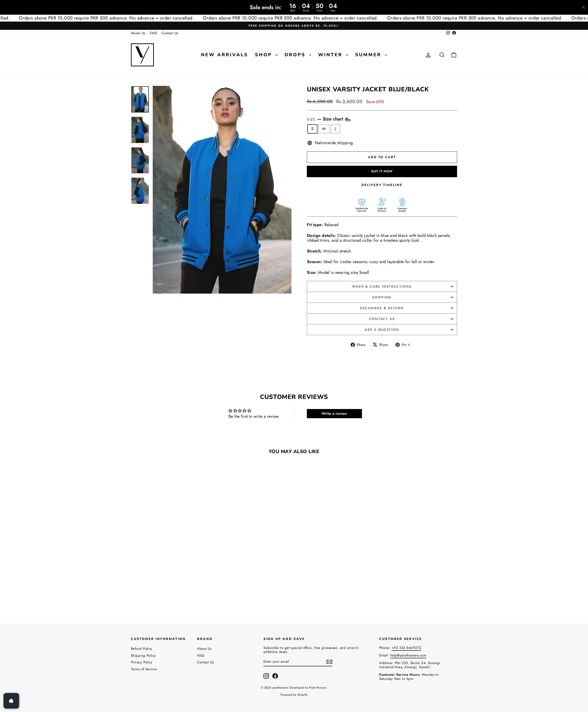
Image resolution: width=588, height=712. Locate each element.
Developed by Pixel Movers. (308, 687)
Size (326, 119)
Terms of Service (144, 669)
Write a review (334, 413)
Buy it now (382, 171)
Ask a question (382, 329)
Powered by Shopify (294, 694)
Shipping (382, 297)
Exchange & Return (382, 308)
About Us (138, 33)
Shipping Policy (143, 655)
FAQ (153, 33)
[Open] (11, 701)
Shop (264, 55)
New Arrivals (224, 55)
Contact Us (169, 33)
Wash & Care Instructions (382, 286)
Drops (296, 55)
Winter (331, 55)
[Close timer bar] (583, 7)
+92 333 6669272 (406, 647)
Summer (369, 55)
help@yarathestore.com (408, 655)
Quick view (169, 577)
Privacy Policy (141, 662)
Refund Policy (141, 648)
